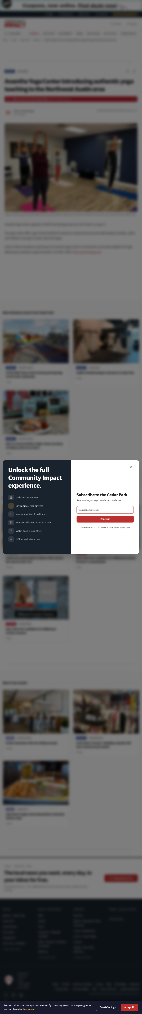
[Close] (131, 467)
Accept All (129, 1007)
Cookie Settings (108, 1007)
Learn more (28, 1009)
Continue (105, 519)
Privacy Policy (125, 527)
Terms (113, 527)
